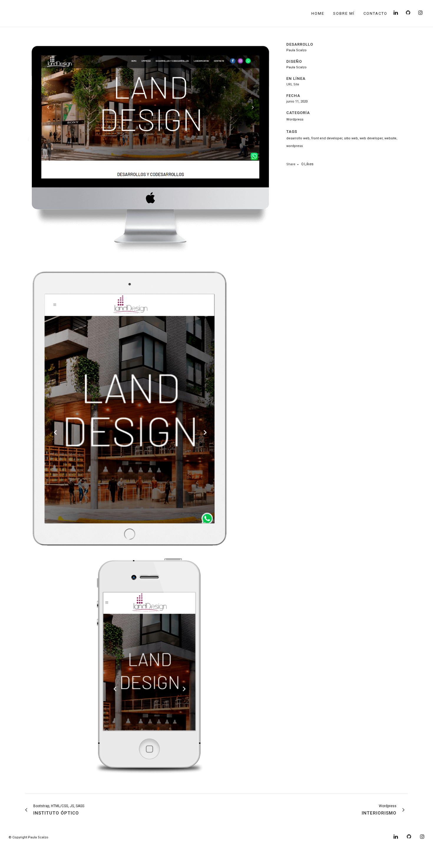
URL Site (292, 84)
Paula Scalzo (38, 837)
